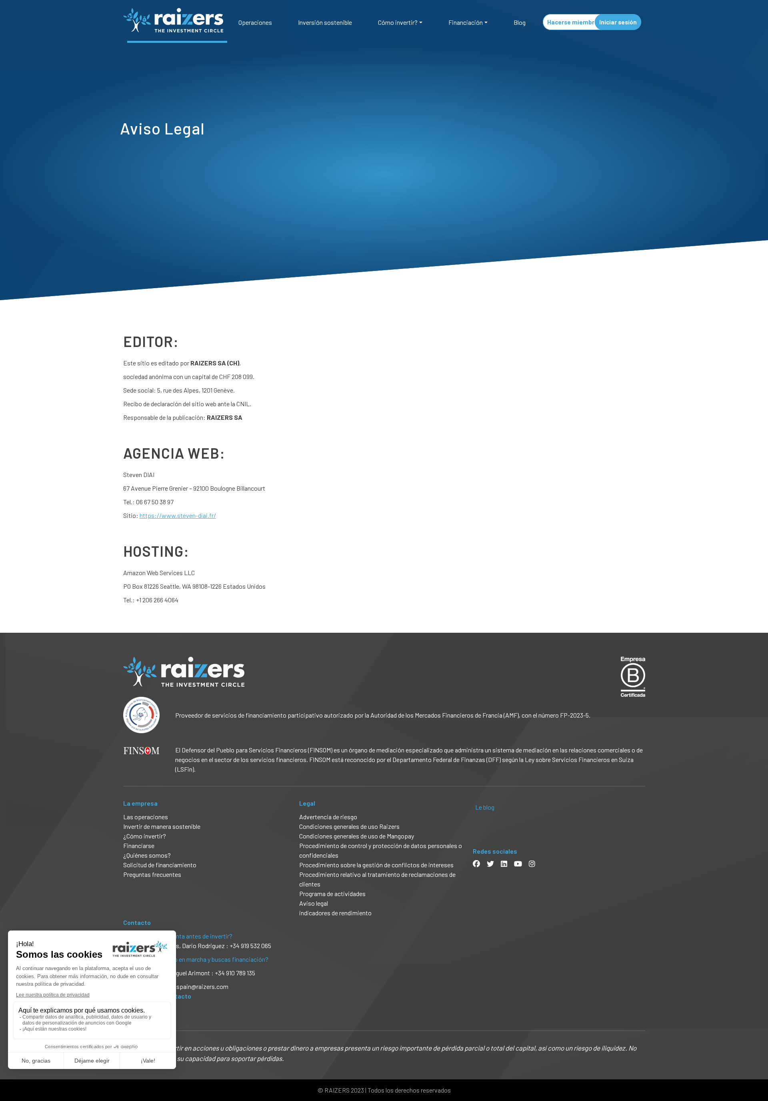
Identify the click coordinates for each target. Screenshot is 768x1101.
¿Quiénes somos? (147, 855)
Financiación (465, 22)
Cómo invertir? (398, 22)
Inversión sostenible (325, 22)
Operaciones (255, 22)
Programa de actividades (332, 893)
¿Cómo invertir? (144, 836)
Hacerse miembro (572, 22)
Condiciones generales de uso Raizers (349, 826)
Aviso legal (313, 903)
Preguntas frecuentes (152, 874)
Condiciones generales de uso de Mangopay (356, 836)
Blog (520, 22)
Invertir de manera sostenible (161, 826)
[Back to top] (756, 1069)
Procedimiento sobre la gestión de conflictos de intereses (376, 864)
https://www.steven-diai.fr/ (178, 515)
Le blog (484, 807)
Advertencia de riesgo (328, 816)
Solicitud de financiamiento (159, 864)
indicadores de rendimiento (335, 912)
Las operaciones (145, 816)
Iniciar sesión (618, 22)
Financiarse (138, 845)
